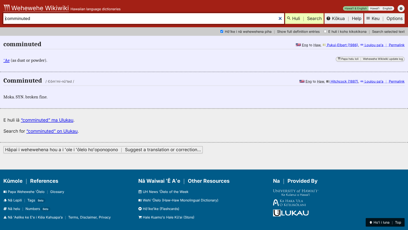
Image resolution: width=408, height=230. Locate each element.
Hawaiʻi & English (356, 8)
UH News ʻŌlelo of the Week (165, 192)
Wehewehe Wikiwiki (39, 8)
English (387, 8)
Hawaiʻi (374, 8)
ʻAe (6, 60)
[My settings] (401, 8)
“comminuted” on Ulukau (52, 131)
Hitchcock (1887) (344, 81)
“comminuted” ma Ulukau (47, 120)
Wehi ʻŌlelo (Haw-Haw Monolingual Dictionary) (180, 200)
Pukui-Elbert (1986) (342, 45)
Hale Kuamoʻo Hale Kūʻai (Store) (168, 217)
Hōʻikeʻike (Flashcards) (160, 209)
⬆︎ (385, 222)
